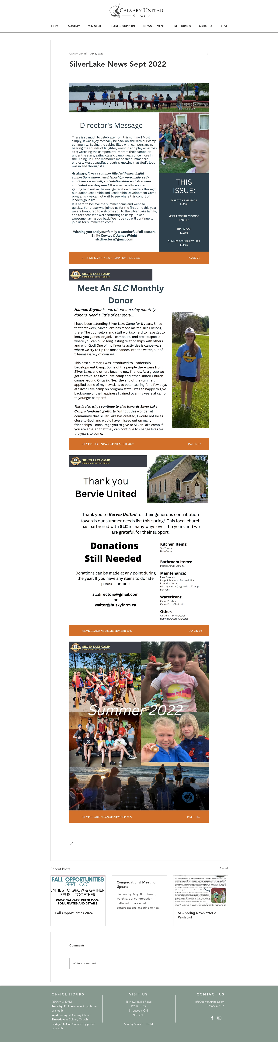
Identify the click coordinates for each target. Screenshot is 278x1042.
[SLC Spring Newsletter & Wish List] (200, 891)
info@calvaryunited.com (209, 1001)
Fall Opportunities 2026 (74, 913)
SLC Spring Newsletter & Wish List (197, 915)
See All (224, 868)
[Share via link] (71, 843)
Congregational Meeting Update (136, 884)
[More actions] (207, 53)
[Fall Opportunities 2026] (78, 891)
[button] (74, 26)
